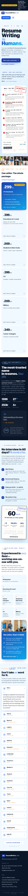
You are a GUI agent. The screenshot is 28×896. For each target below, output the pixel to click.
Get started (6, 17)
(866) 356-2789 (6, 868)
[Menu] (13, 17)
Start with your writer (9, 656)
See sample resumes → (9, 64)
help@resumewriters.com (8, 870)
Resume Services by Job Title (9, 882)
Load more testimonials (13, 842)
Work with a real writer (10, 60)
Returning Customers (7, 884)
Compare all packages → (9, 179)
